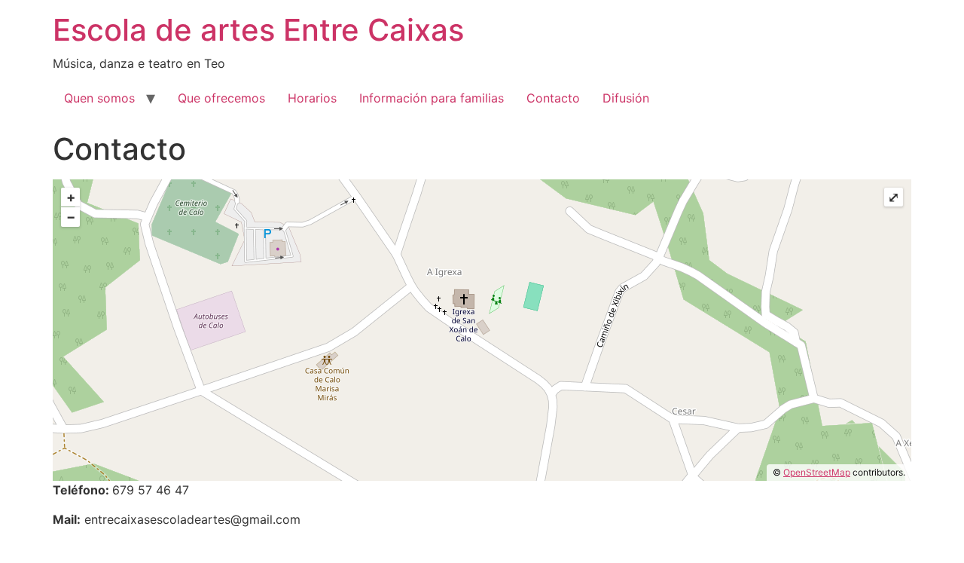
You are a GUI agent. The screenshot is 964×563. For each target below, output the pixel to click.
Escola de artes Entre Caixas (258, 29)
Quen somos (99, 98)
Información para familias (431, 98)
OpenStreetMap (816, 472)
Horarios (312, 98)
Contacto (553, 98)
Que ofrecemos (221, 98)
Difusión (625, 98)
